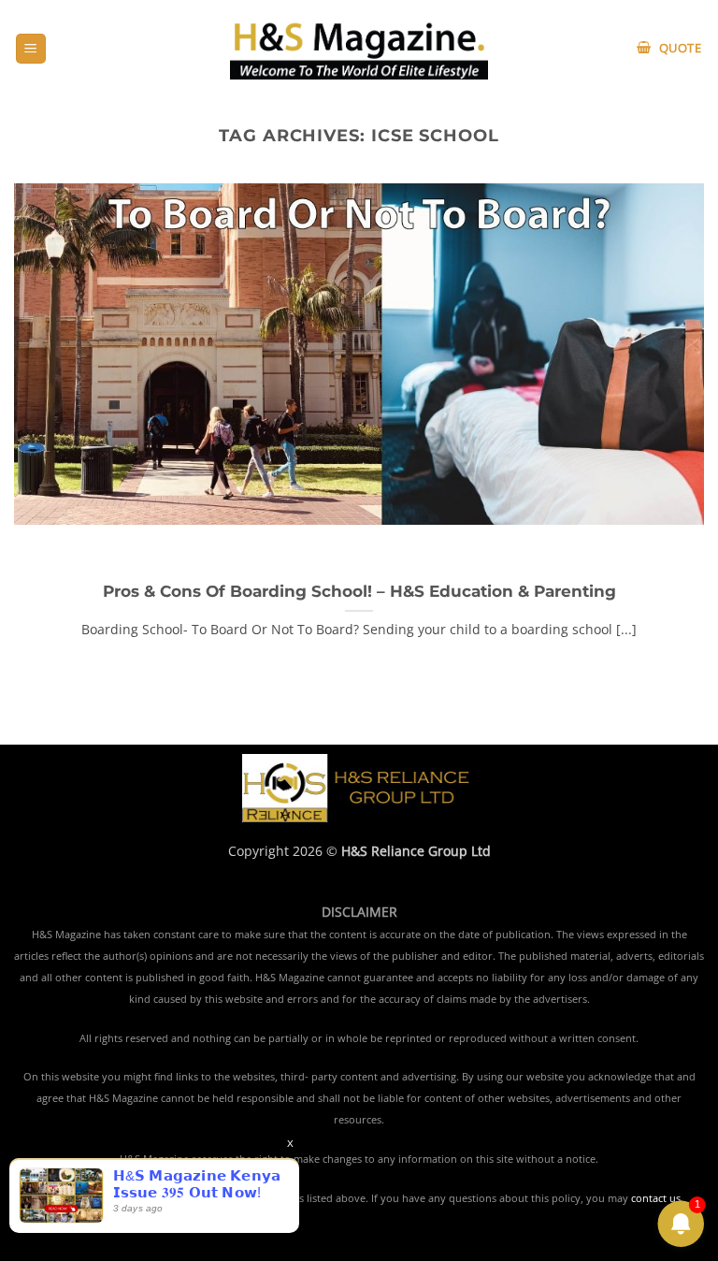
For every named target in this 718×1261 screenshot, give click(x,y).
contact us (656, 1198)
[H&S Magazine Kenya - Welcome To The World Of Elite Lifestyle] (359, 48)
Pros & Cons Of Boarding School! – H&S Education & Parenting (359, 591)
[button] (31, 49)
